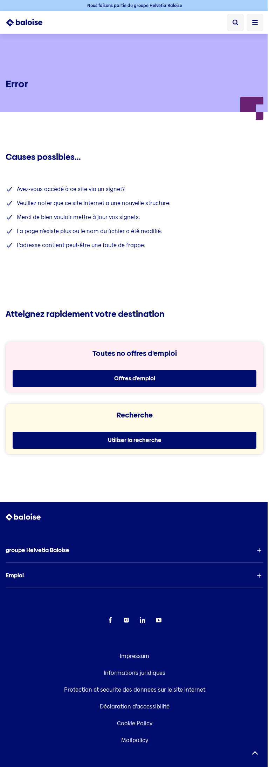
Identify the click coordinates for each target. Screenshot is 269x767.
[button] (134, 550)
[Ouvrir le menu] (255, 22)
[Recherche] (235, 22)
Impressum (134, 656)
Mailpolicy (134, 740)
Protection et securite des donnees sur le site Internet (134, 690)
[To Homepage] (28, 22)
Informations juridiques (134, 673)
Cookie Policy (134, 723)
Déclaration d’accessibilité (135, 706)
